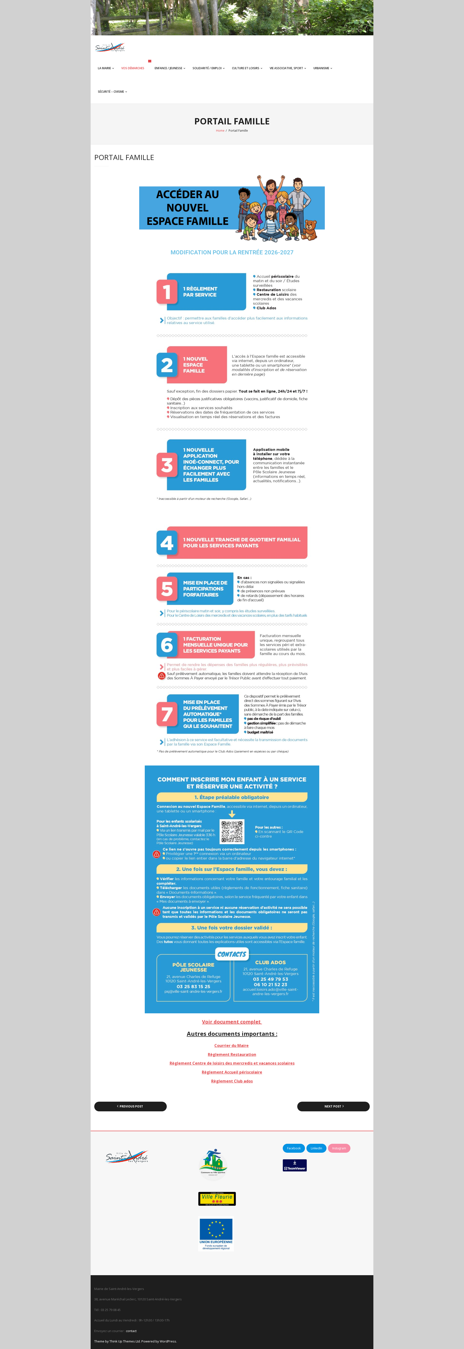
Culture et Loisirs (245, 68)
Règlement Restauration (232, 1054)
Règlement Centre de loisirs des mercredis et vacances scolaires (232, 1063)
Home (220, 131)
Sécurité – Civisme (111, 92)
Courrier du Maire (231, 1045)
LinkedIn (316, 1148)
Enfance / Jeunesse (168, 68)
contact (131, 1331)
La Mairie (104, 68)
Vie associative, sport (286, 68)
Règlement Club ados (232, 1081)
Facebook (294, 1148)
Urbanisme (321, 68)
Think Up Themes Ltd (124, 1341)
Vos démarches (132, 68)
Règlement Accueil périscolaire (232, 1072)
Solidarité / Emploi (207, 68)
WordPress (168, 1341)
